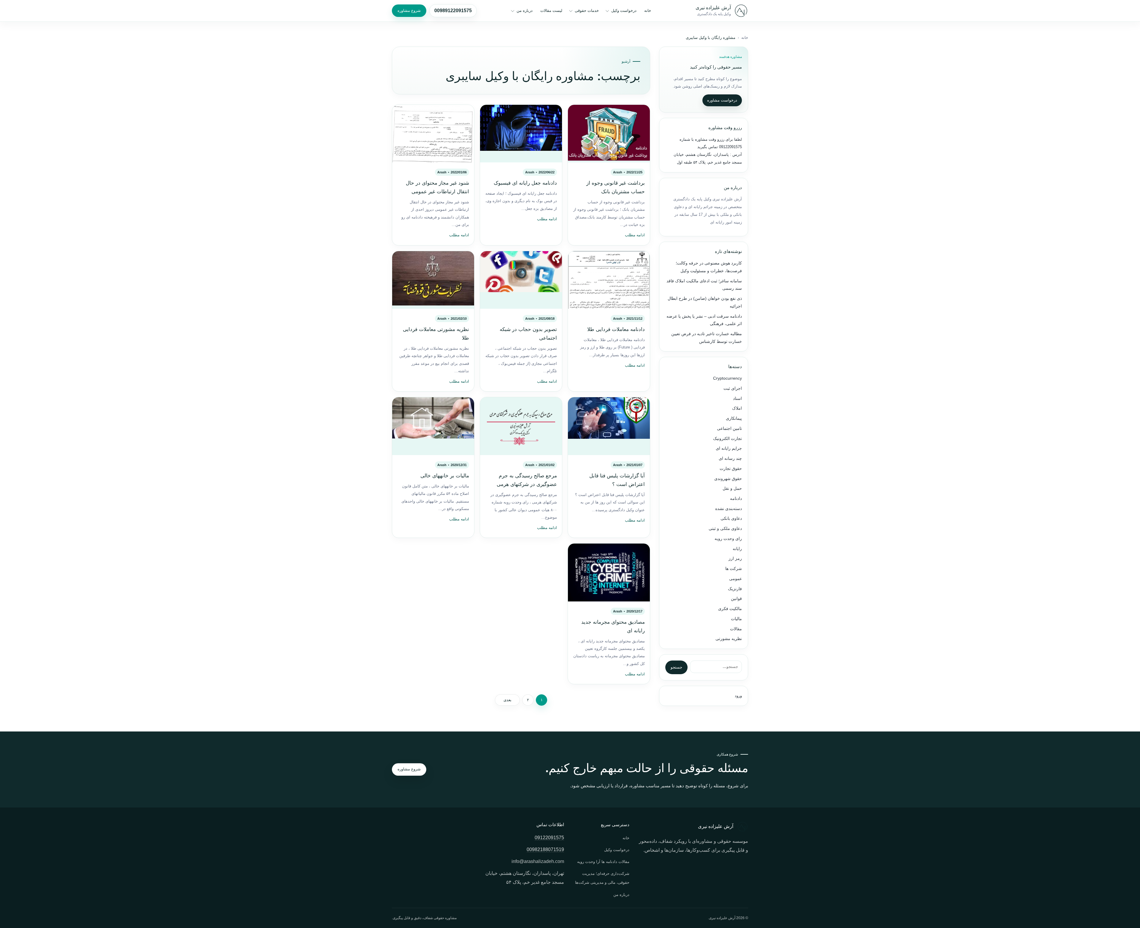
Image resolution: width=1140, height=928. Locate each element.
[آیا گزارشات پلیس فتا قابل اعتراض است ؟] (609, 426)
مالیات (736, 619)
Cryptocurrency (727, 378)
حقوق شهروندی (728, 478)
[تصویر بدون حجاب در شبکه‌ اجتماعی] (521, 280)
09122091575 (730, 147)
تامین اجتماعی (729, 428)
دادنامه (736, 498)
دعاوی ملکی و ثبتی (725, 528)
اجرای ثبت (732, 388)
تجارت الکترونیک (727, 438)
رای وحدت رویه (728, 538)
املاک (737, 408)
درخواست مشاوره (722, 100)
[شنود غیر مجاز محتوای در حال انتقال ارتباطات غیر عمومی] (433, 133)
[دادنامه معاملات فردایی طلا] (609, 280)
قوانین (736, 598)
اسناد (737, 398)
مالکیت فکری (730, 608)
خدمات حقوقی (587, 10)
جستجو (676, 667)
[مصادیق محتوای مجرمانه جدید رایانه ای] (609, 572)
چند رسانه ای (730, 458)
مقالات (736, 629)
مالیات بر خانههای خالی (444, 476)
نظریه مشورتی (728, 638)
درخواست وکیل (623, 10)
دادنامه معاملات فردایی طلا (616, 329)
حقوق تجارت (731, 468)
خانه (647, 10)
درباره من (525, 10)
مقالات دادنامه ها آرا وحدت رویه (603, 861)
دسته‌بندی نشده (728, 508)
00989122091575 (453, 10)
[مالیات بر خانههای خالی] (433, 426)
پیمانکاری (734, 418)
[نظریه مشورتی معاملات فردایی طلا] (433, 280)
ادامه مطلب (635, 235)
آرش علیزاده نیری (713, 7)
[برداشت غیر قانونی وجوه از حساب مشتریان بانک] (609, 133)
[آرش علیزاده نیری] (741, 11)
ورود (738, 695)
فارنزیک (735, 589)
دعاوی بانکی (731, 518)
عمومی (735, 579)
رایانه (737, 549)
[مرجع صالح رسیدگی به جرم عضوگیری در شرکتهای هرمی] (521, 426)
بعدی (508, 700)
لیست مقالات (551, 10)
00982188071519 (545, 849)
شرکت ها (733, 568)
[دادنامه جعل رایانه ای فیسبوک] (521, 133)
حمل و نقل (732, 488)
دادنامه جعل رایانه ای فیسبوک (525, 183)
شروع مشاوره (409, 10)
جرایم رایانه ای (729, 448)
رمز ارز (735, 558)
